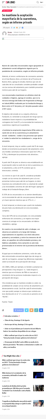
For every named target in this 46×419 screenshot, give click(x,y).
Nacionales (7, 10)
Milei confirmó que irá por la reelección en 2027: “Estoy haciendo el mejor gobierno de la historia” (16, 362)
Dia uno (10, 32)
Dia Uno (10, 2)
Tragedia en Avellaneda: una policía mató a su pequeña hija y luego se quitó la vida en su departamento (16, 403)
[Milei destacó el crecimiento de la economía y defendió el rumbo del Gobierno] (38, 375)
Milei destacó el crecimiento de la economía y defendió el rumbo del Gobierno (14, 375)
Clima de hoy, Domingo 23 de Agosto (17, 320)
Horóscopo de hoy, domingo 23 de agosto (19, 324)
